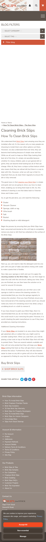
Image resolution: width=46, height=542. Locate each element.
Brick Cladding (10, 478)
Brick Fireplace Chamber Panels (16, 403)
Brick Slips (20, 141)
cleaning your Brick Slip (26, 182)
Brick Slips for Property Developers (18, 411)
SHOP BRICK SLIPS (13, 369)
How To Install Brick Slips (14, 401)
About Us (8, 488)
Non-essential (23, 530)
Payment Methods (11, 442)
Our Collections (10, 472)
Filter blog (10, 42)
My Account (9, 434)
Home (3, 123)
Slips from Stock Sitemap (14, 421)
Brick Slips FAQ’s (11, 480)
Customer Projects (11, 483)
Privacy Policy (10, 452)
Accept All (23, 525)
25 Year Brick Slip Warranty (15, 408)
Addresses (9, 439)
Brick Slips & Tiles (11, 467)
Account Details (10, 444)
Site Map (8, 455)
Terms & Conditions (12, 450)
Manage (23, 536)
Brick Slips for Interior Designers (17, 416)
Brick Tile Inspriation (12, 486)
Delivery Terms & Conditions (15, 447)
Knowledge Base (11, 419)
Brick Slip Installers (12, 406)
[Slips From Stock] (16, 6)
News (10, 123)
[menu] (43, 16)
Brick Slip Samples (11, 470)
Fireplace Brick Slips (12, 475)
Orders (7, 436)
